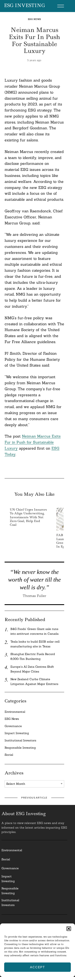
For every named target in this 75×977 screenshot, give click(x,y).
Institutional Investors (20, 740)
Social (9, 755)
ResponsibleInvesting (10, 891)
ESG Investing (24, 5)
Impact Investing (17, 733)
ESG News (34, 19)
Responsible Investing (20, 748)
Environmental (15, 712)
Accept (37, 967)
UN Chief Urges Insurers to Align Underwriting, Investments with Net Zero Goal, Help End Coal (28, 517)
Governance (13, 726)
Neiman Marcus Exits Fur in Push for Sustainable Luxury (33, 442)
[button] (69, 929)
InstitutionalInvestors (10, 902)
